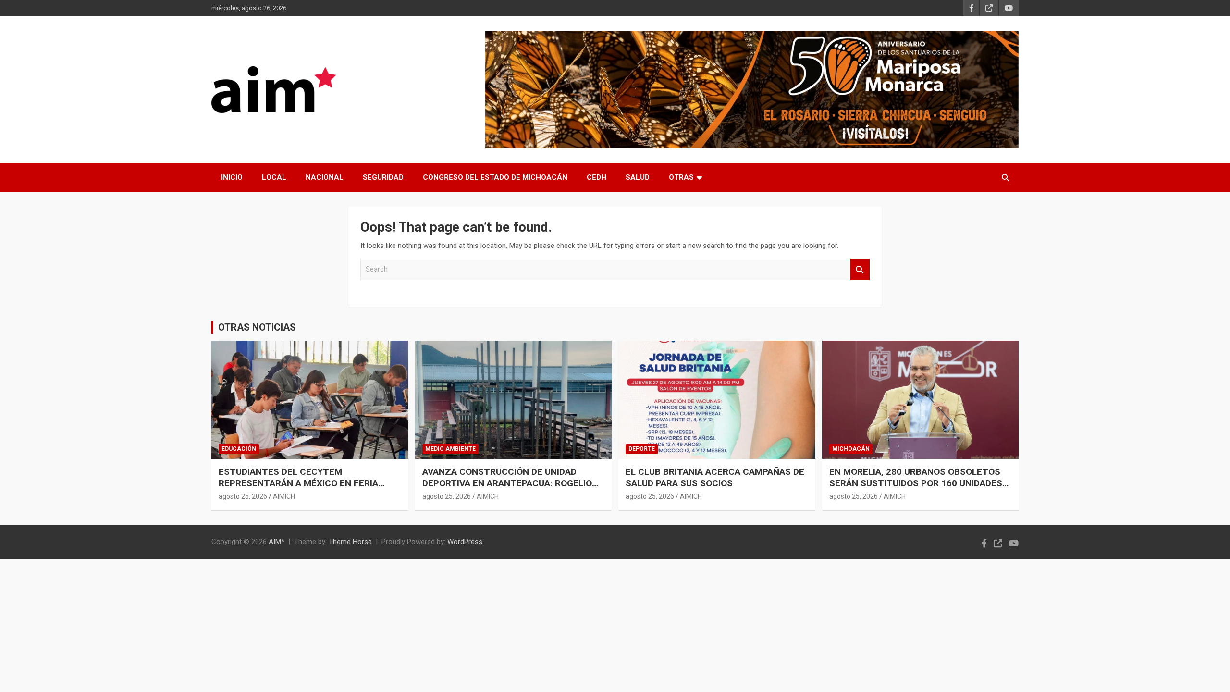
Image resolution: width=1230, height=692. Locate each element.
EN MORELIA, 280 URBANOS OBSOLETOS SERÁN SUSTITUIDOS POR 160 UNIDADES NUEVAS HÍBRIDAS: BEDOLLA (915, 483)
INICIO (232, 177)
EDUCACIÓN (238, 448)
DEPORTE (641, 448)
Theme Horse (350, 541)
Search (860, 269)
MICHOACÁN (851, 448)
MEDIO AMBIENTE (450, 448)
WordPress (464, 541)
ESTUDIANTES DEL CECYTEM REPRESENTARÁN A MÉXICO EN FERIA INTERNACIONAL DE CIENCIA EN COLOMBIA (309, 483)
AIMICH (284, 496)
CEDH (596, 177)
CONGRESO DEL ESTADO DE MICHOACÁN (495, 177)
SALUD (638, 177)
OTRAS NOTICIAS (257, 327)
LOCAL (274, 177)
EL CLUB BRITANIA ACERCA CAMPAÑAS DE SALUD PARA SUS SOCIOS (715, 477)
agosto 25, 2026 (243, 496)
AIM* (276, 541)
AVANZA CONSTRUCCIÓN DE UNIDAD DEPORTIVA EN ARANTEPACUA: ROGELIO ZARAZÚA (507, 483)
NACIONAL (325, 177)
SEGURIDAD (383, 177)
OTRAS (681, 177)
